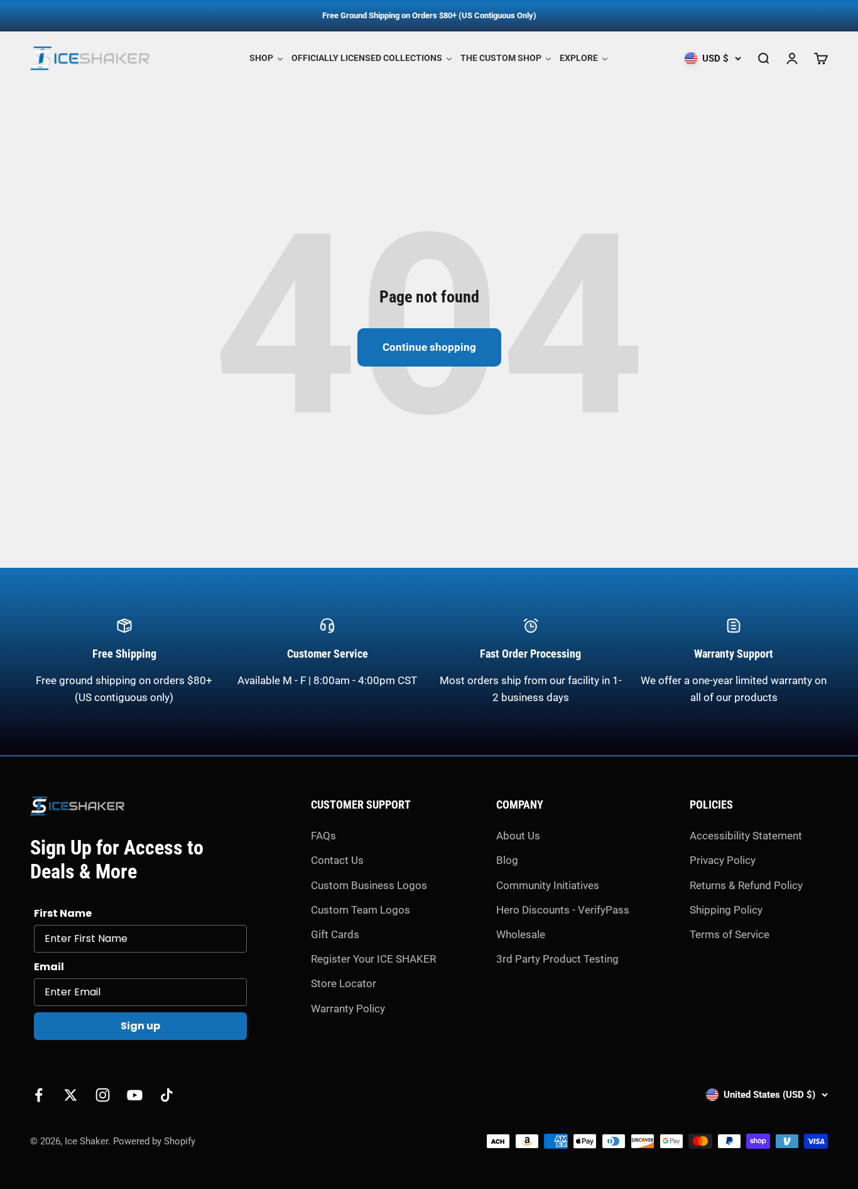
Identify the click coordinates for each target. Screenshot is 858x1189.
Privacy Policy (723, 860)
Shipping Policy (726, 910)
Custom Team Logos (360, 910)
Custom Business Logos (369, 885)
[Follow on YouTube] (134, 1095)
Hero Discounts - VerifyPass (562, 910)
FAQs (323, 835)
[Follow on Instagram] (102, 1095)
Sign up (140, 1026)
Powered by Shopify (154, 1141)
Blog (507, 860)
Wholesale (520, 934)
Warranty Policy (348, 1008)
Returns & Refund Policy (746, 885)
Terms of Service (729, 934)
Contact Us (337, 860)
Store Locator (343, 983)
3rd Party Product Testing (557, 959)
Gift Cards (335, 934)
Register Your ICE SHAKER (373, 959)
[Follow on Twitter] (70, 1095)
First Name (63, 913)
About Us (518, 835)
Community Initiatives (547, 885)
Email (49, 966)
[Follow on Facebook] (38, 1095)
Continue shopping (429, 347)
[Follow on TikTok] (166, 1095)
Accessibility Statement (746, 835)
